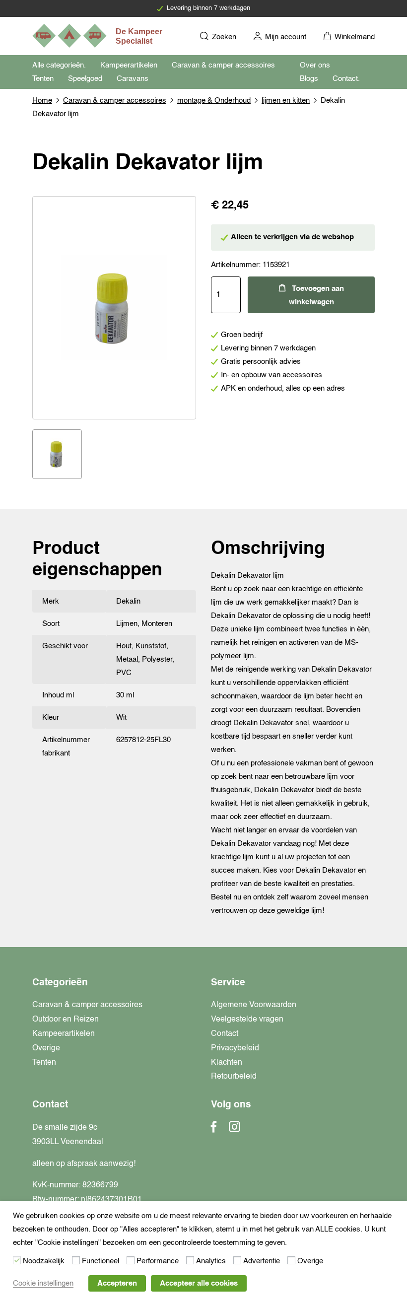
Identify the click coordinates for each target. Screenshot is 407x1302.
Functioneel (100, 1261)
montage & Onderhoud (214, 100)
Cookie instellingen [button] (43, 1283)
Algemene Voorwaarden (253, 1005)
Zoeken (223, 37)
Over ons (315, 65)
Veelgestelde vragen (247, 1020)
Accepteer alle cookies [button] (199, 1283)
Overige (46, 1048)
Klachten (226, 1063)
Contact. (346, 78)
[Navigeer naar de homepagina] (98, 36)
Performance (157, 1261)
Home (42, 100)
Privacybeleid (235, 1048)
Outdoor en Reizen (65, 1020)
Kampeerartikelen (128, 65)
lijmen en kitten (286, 100)
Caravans (132, 78)
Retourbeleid (234, 1077)
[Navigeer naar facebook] (214, 1130)
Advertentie (261, 1261)
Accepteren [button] (117, 1283)
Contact (224, 1034)
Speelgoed (85, 78)
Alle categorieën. (59, 65)
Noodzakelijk (44, 1261)
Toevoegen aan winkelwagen (316, 295)
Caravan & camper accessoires (223, 65)
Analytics (211, 1261)
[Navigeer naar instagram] (234, 1130)
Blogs (309, 78)
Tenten (43, 78)
